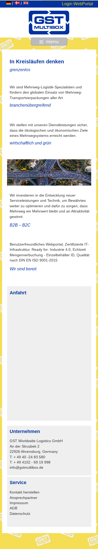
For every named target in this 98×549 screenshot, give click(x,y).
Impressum (19, 503)
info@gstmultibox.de (26, 467)
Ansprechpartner (23, 498)
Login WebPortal (77, 4)
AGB (13, 508)
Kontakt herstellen (24, 492)
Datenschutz (20, 514)
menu (52, 41)
